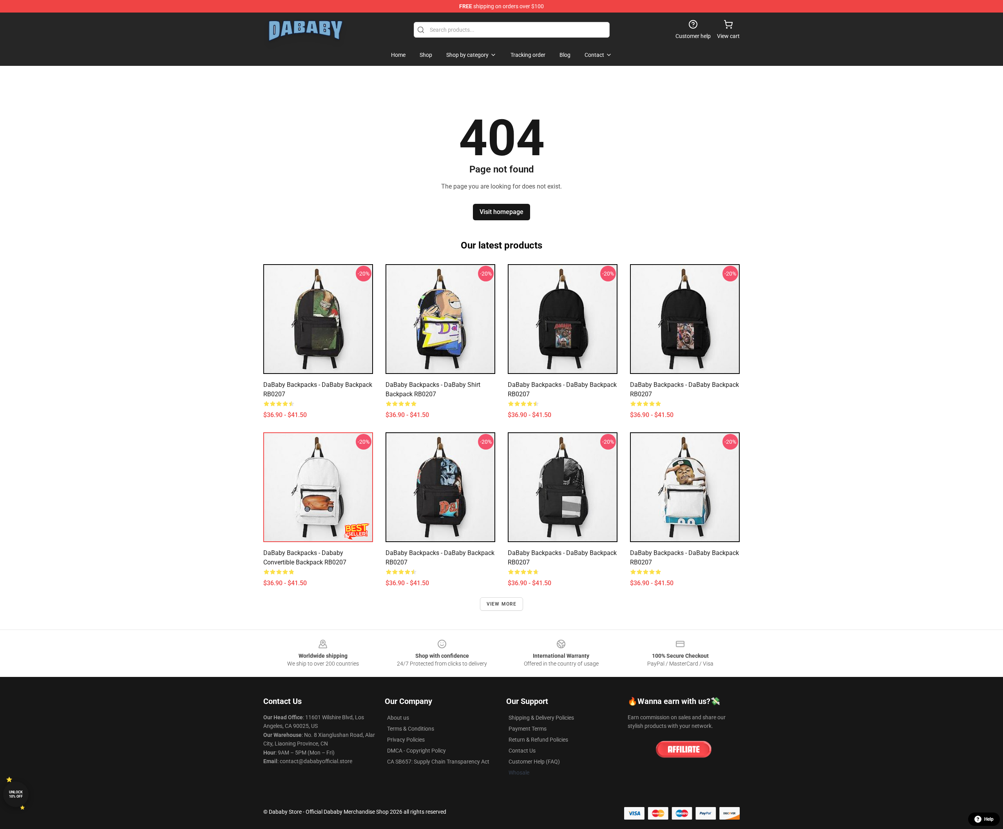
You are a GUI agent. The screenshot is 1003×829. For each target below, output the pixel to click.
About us (398, 718)
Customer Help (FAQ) (534, 761)
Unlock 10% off (16, 794)
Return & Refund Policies (538, 739)
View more (502, 604)
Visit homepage (501, 212)
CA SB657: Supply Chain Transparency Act (438, 761)
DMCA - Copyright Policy (416, 750)
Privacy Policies (406, 739)
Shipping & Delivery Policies (541, 718)
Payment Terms (528, 729)
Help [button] (989, 819)
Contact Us (522, 750)
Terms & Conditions (410, 729)
